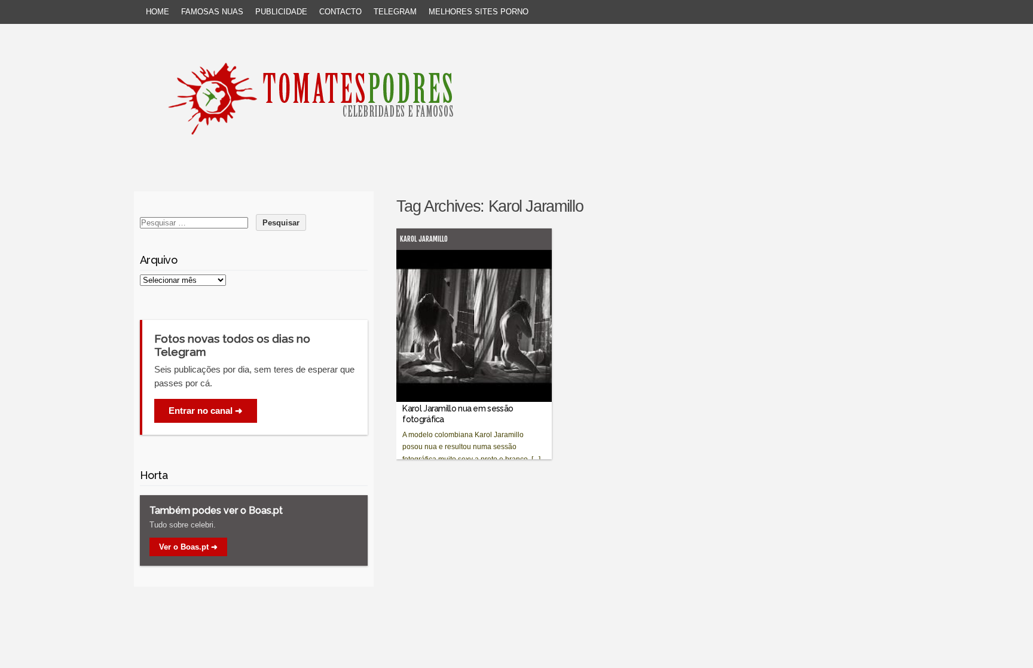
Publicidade (281, 11)
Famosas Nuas (212, 11)
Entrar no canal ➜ (206, 410)
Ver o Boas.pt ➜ (188, 546)
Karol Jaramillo (424, 238)
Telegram (395, 11)
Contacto (340, 11)
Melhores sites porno (478, 11)
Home (157, 11)
